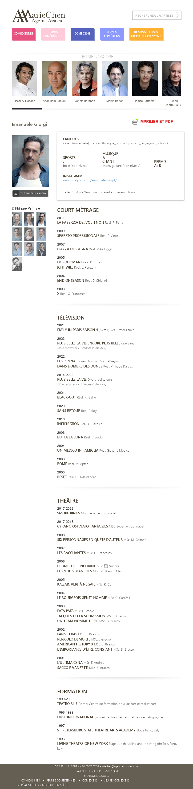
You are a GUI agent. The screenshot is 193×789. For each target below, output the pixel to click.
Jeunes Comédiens (112, 34)
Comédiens (82, 33)
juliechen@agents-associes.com (120, 766)
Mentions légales (96, 775)
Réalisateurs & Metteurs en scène (146, 34)
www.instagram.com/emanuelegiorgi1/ (90, 180)
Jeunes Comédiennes (53, 34)
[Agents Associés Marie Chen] (38, 16)
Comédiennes (23, 33)
